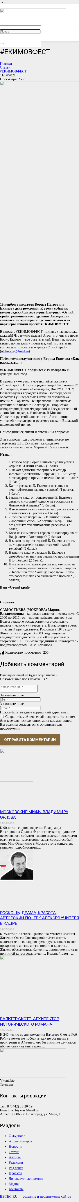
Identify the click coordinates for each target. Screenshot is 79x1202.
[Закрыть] (2, 43)
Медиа (14, 1184)
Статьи (14, 1152)
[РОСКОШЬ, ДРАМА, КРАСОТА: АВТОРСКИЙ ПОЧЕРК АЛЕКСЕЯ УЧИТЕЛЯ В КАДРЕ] (16, 881)
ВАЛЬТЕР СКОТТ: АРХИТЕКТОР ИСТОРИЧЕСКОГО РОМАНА (29, 1021)
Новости (15, 1146)
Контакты (16, 1189)
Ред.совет (16, 1168)
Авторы (15, 1157)
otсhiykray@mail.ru (15, 351)
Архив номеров (20, 1141)
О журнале (17, 1136)
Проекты (15, 1173)
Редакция (16, 1162)
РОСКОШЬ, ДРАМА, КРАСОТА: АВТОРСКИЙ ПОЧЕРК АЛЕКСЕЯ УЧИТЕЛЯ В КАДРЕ (39, 918)
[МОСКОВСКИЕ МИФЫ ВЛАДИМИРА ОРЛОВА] (16, 780)
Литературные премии (26, 1178)
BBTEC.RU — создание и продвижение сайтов (35, 1196)
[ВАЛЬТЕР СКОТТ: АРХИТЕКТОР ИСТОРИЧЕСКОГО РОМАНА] (16, 987)
